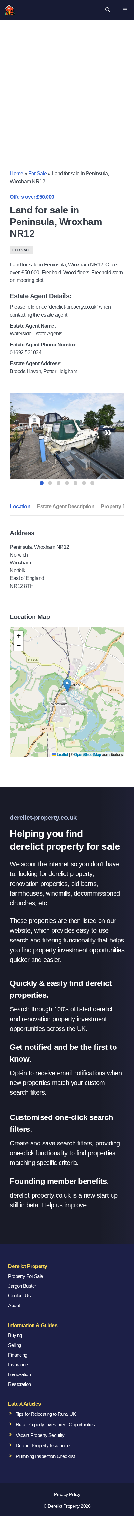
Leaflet (62, 754)
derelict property (70, 873)
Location (20, 506)
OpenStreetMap (87, 754)
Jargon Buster (22, 1286)
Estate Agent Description (65, 506)
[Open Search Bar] (107, 10)
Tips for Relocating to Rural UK (46, 1414)
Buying (15, 1335)
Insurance (18, 1364)
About (14, 1305)
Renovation (19, 1374)
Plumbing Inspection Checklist (45, 1456)
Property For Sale (25, 1276)
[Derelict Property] (9, 10)
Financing (17, 1355)
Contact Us (19, 1295)
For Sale (37, 173)
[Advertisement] (67, 100)
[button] (67, 685)
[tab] (42, 483)
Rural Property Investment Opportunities (55, 1424)
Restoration (19, 1384)
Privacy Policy (67, 1494)
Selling (14, 1345)
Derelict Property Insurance (43, 1445)
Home (16, 173)
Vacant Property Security (40, 1435)
